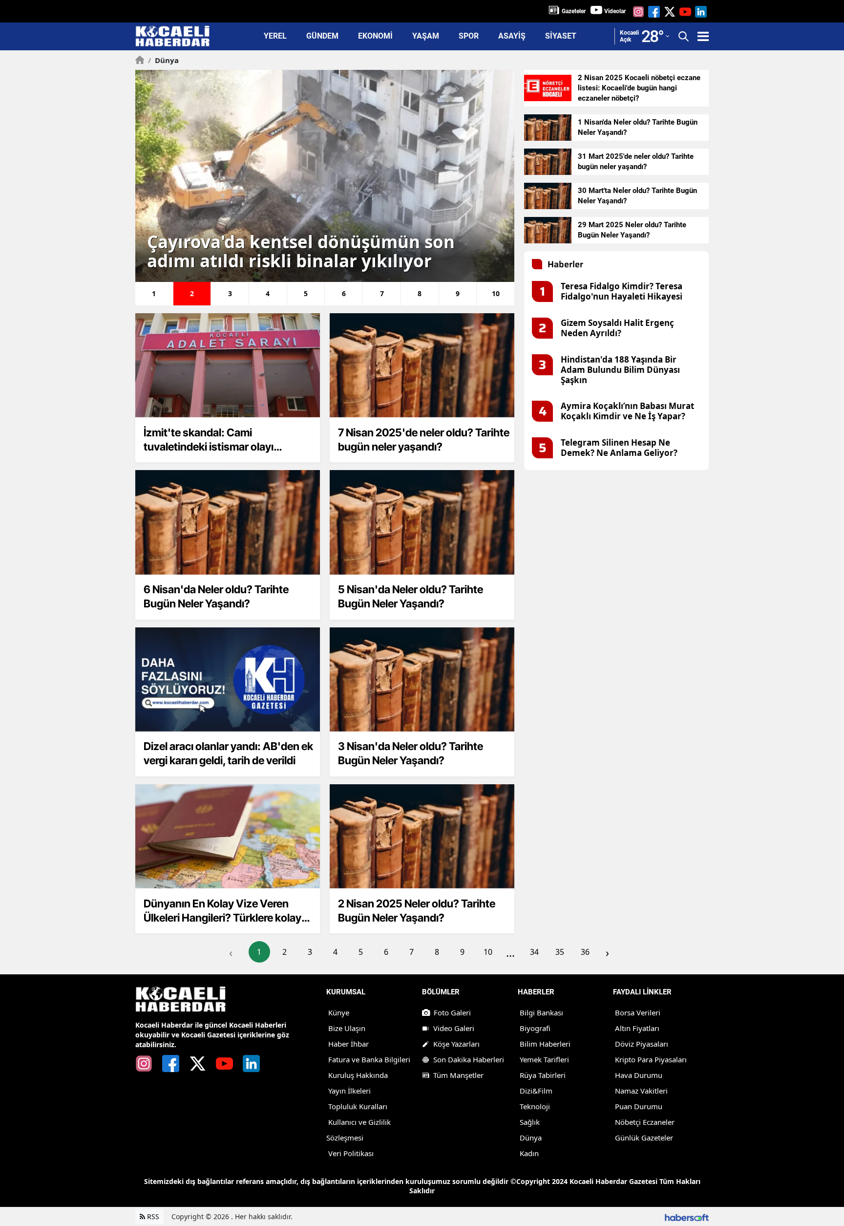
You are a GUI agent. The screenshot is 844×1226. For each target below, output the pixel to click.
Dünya (163, 60)
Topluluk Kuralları (357, 1106)
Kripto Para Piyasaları (651, 1059)
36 (585, 951)
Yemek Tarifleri (544, 1059)
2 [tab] (192, 293)
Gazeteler (574, 11)
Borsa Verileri (637, 1012)
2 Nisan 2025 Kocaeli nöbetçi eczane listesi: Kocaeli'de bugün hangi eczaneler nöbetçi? (639, 88)
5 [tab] (306, 293)
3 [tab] (230, 293)
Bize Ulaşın (346, 1028)
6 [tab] (344, 293)
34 (534, 951)
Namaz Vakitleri (641, 1091)
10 (488, 951)
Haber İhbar (348, 1044)
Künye (338, 1012)
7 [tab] (382, 293)
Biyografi (535, 1028)
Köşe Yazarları (456, 1044)
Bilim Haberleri (545, 1044)
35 (559, 951)
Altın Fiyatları (637, 1028)
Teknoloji (535, 1106)
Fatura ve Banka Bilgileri (369, 1059)
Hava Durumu (638, 1075)
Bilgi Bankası (541, 1012)
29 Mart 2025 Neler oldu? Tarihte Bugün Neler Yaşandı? (632, 229)
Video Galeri (453, 1028)
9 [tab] (458, 293)
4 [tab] (268, 293)
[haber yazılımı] (687, 1216)
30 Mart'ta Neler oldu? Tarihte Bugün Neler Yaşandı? (637, 195)
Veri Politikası (351, 1153)
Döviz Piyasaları (641, 1044)
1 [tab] (154, 293)
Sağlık (530, 1122)
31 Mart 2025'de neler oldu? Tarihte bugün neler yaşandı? (636, 161)
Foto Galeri (452, 1012)
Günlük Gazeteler (644, 1137)
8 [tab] (420, 293)
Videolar (615, 11)
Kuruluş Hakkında (358, 1075)
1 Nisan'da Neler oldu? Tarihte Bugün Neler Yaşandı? (637, 127)
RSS (152, 1216)
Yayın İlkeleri (349, 1091)
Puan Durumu (638, 1106)
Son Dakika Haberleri (468, 1059)
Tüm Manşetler (458, 1075)
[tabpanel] (324, 176)
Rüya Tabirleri (543, 1075)
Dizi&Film (536, 1091)
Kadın (529, 1153)
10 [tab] (496, 293)
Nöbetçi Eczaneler (645, 1122)
